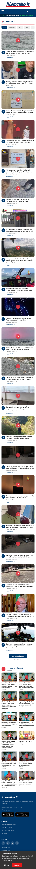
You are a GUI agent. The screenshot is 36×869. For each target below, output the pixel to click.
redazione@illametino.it (9, 824)
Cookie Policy (6, 850)
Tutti (4, 27)
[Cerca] (28, 11)
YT (17, 843)
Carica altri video (18, 656)
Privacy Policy (7, 860)
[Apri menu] (2, 11)
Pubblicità (4, 833)
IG (12, 843)
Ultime (27, 27)
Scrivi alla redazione (8, 830)
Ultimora (11, 27)
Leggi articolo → (10, 57)
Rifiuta (6, 865)
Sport (19, 27)
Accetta (16, 865)
